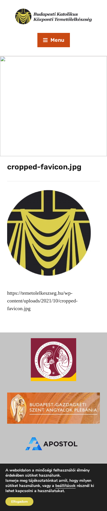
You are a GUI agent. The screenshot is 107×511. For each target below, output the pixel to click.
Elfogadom (19, 501)
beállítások (65, 485)
